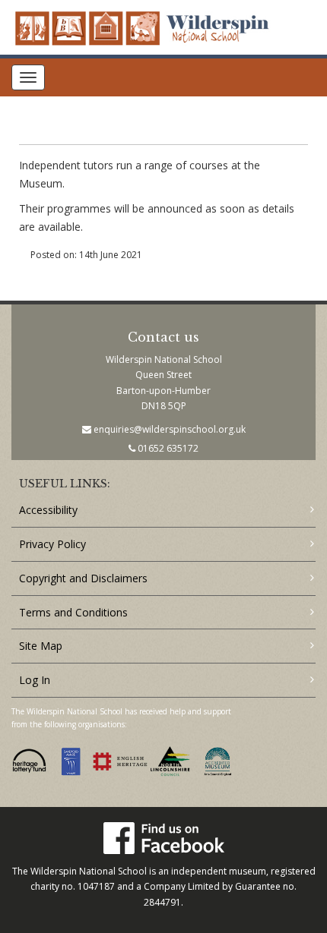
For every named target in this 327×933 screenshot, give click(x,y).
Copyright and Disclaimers (83, 578)
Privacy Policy (52, 544)
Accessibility (48, 510)
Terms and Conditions (73, 612)
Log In (34, 680)
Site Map (40, 645)
